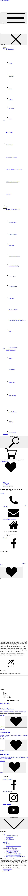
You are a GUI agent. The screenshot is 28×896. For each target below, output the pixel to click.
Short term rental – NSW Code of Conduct (15, 856)
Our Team (8, 843)
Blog (7, 840)
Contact (7, 844)
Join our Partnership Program (12, 850)
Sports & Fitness (6, 484)
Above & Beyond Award (11, 852)
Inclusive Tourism (10, 839)
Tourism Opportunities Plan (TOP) (13, 853)
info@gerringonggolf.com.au (9, 519)
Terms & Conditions (7, 869)
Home (4, 482)
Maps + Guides (9, 837)
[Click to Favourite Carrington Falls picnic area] (16, 722)
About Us (5, 842)
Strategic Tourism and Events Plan (13, 855)
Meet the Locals (9, 847)
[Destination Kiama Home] (14, 33)
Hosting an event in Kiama (12, 851)
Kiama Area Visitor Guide (12, 835)
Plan (4, 834)
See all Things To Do (5, 703)
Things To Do (6, 483)
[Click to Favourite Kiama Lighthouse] (14, 767)
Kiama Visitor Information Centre (13, 846)
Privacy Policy (6, 870)
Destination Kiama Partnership (10, 848)
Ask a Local (8, 838)
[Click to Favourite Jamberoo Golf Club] (16, 745)
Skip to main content (4, 0)
